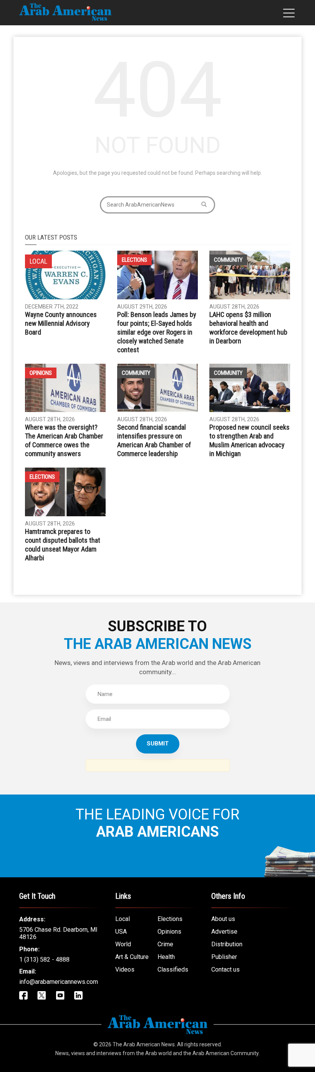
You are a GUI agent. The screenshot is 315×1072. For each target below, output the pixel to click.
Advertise (224, 931)
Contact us (225, 969)
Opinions (41, 372)
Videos (124, 969)
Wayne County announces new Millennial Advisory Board (61, 323)
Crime (165, 944)
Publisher (224, 956)
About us (223, 919)
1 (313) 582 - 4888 (44, 959)
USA (121, 931)
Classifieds (173, 969)
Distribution (226, 944)
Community (228, 259)
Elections (134, 259)
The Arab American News (144, 1044)
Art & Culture (132, 956)
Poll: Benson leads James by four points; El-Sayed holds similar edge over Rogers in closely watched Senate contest (156, 332)
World (123, 944)
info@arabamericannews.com (58, 981)
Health (166, 956)
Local (122, 919)
